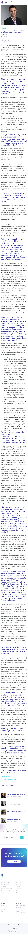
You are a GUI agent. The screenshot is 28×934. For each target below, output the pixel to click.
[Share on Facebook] (5, 40)
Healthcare (18, 882)
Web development (5, 890)
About (2, 905)
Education (18, 884)
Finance (18, 886)
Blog (2, 916)
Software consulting (5, 882)
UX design (3, 886)
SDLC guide (4, 912)
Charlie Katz (7, 36)
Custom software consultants (15, 2)
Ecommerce (19, 892)
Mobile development (6, 892)
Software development (6, 888)
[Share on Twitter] (2, 40)
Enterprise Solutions (5, 895)
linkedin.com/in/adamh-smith (8, 779)
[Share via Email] (8, 40)
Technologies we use (6, 909)
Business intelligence (6, 897)
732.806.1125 (19, 907)
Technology (18, 888)
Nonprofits (18, 897)
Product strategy (5, 884)
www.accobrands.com (7, 776)
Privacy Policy (18, 924)
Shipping (18, 890)
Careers (3, 914)
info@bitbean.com (20, 905)
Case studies (4, 907)
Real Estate (18, 895)
